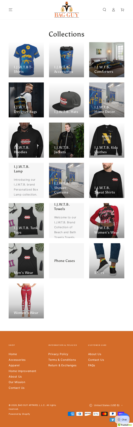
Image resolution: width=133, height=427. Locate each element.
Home (13, 354)
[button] (104, 9)
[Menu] (10, 9)
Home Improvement (22, 371)
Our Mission (17, 382)
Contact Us (17, 387)
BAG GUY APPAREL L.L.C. (31, 405)
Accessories (17, 359)
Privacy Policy (58, 354)
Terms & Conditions (62, 359)
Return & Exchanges (62, 365)
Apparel (14, 365)
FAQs (91, 365)
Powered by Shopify (19, 414)
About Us (15, 376)
